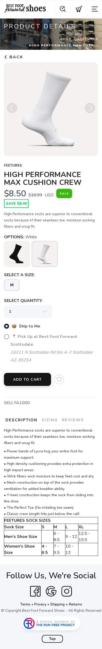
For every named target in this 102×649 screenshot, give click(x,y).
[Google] (51, 591)
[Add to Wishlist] (59, 379)
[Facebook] (35, 591)
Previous (12, 108)
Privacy (40, 604)
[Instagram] (67, 591)
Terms (25, 604)
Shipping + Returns (66, 604)
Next (90, 108)
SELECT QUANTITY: (23, 301)
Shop (66, 39)
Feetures (88, 39)
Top (52, 638)
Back (15, 57)
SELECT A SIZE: (19, 275)
